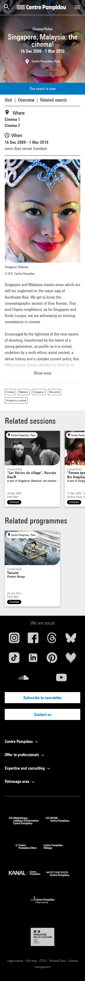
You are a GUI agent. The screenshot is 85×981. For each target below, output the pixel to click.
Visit (8, 100)
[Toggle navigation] (77, 7)
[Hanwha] (42, 904)
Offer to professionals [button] (22, 754)
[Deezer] (70, 659)
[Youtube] (61, 679)
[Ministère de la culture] (42, 937)
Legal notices (15, 961)
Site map (31, 961)
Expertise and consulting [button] (25, 768)
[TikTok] (14, 659)
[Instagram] (14, 639)
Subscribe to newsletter (42, 697)
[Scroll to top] (74, 970)
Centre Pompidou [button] (19, 741)
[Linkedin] (33, 659)
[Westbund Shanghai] (61, 877)
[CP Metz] (30, 850)
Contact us (42, 714)
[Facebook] (33, 639)
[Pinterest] (51, 659)
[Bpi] (27, 823)
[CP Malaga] (57, 850)
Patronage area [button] (17, 781)
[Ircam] (61, 823)
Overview (26, 100)
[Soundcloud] (23, 679)
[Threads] (51, 639)
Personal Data (57, 961)
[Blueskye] (70, 639)
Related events (53, 100)
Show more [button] (42, 373)
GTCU (43, 961)
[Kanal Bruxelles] (28, 877)
